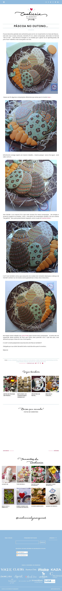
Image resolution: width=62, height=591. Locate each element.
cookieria (15, 360)
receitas (43, 361)
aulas (9, 360)
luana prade (20, 361)
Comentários (22, 555)
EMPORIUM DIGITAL (55, 588)
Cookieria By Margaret (12, 588)
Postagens (21, 552)
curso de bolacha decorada (44, 360)
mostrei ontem (46, 218)
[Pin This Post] (40, 363)
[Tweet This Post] (35, 363)
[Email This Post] (42, 363)
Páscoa (26, 361)
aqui (49, 97)
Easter (55, 360)
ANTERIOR (6, 450)
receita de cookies (34, 361)
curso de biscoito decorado (26, 360)
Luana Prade (25, 335)
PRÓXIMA (56, 450)
